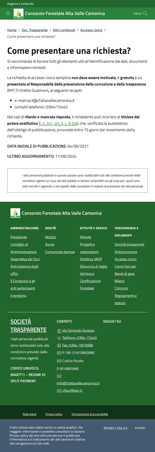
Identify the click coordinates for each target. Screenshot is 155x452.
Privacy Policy (116, 428)
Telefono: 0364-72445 (79, 337)
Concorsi (121, 288)
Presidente (18, 237)
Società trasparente (129, 244)
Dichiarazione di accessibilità (90, 414)
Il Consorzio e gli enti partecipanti (22, 284)
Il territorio (18, 295)
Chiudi (140, 428)
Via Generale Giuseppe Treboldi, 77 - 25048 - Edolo (80, 330)
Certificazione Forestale (90, 284)
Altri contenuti (64, 30)
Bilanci (120, 281)
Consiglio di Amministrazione (23, 248)
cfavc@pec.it (72, 390)
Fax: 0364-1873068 (77, 345)
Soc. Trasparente (35, 30)
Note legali (29, 414)
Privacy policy (54, 414)
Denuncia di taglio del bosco (93, 270)
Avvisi (49, 244)
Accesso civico (91, 30)
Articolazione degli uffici (24, 270)
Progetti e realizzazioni (89, 248)
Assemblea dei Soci (25, 259)
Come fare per (125, 266)
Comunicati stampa (60, 252)
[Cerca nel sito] (145, 13)
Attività (85, 237)
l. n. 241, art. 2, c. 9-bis (58, 123)
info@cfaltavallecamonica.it (77, 383)
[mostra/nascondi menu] (8, 13)
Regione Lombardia (20, 3)
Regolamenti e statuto (126, 299)
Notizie (50, 237)
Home (12, 30)
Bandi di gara (125, 273)
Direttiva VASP (91, 259)
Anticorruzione (126, 252)
